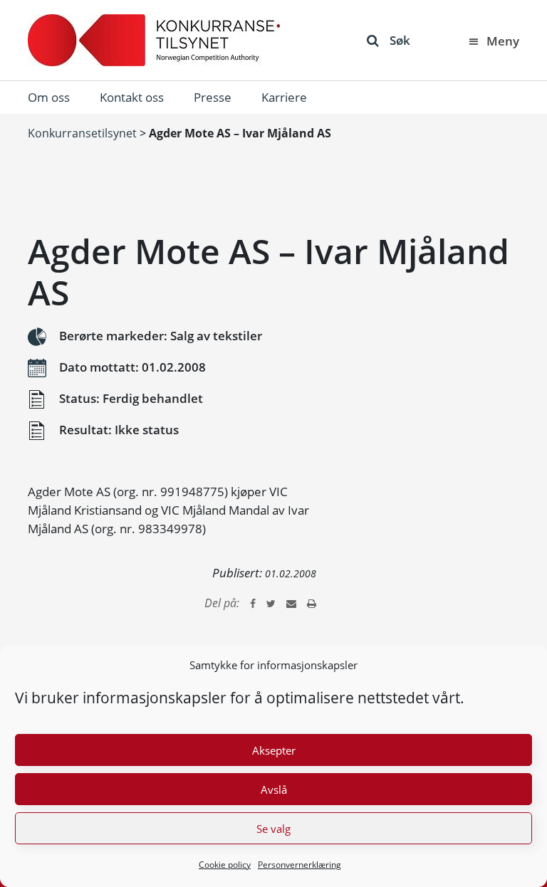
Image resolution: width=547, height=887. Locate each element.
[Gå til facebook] (253, 603)
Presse (212, 97)
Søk (400, 40)
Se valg (273, 829)
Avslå (274, 789)
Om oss (49, 97)
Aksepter (274, 750)
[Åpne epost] (291, 603)
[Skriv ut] (311, 603)
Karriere (284, 97)
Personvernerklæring (299, 865)
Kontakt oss (132, 97)
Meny (502, 41)
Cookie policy (225, 865)
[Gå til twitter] (271, 603)
